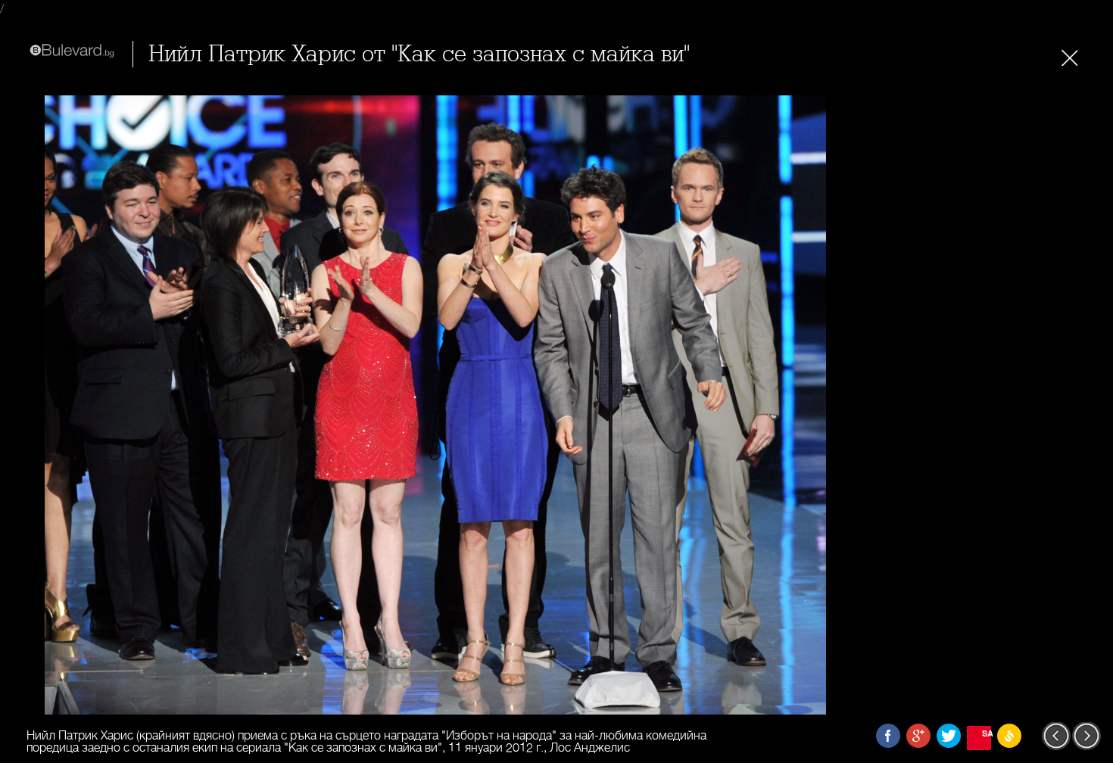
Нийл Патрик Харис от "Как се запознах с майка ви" (419, 54)
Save (986, 733)
